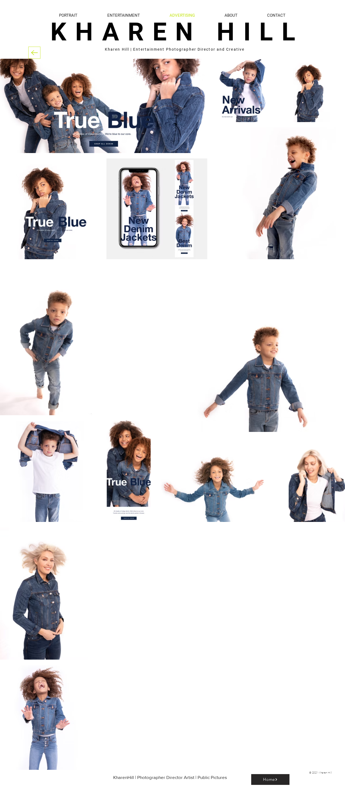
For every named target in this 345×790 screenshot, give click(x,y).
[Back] (34, 53)
